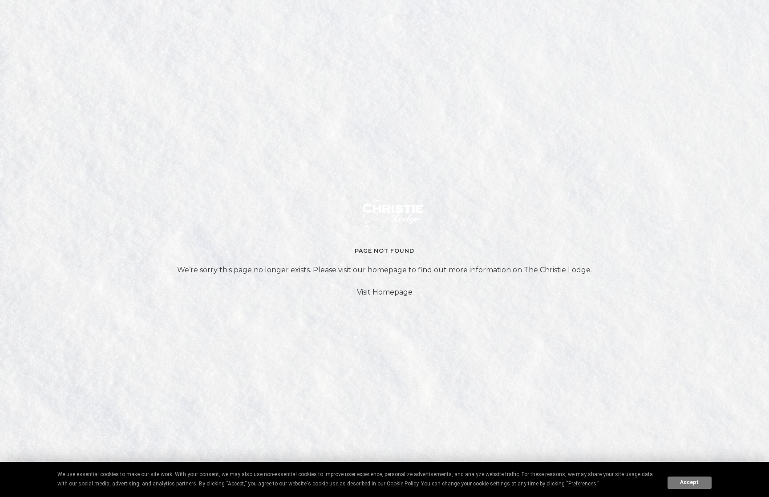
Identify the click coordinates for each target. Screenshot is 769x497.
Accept (689, 482)
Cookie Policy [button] (402, 484)
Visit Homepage (385, 292)
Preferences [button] (582, 484)
